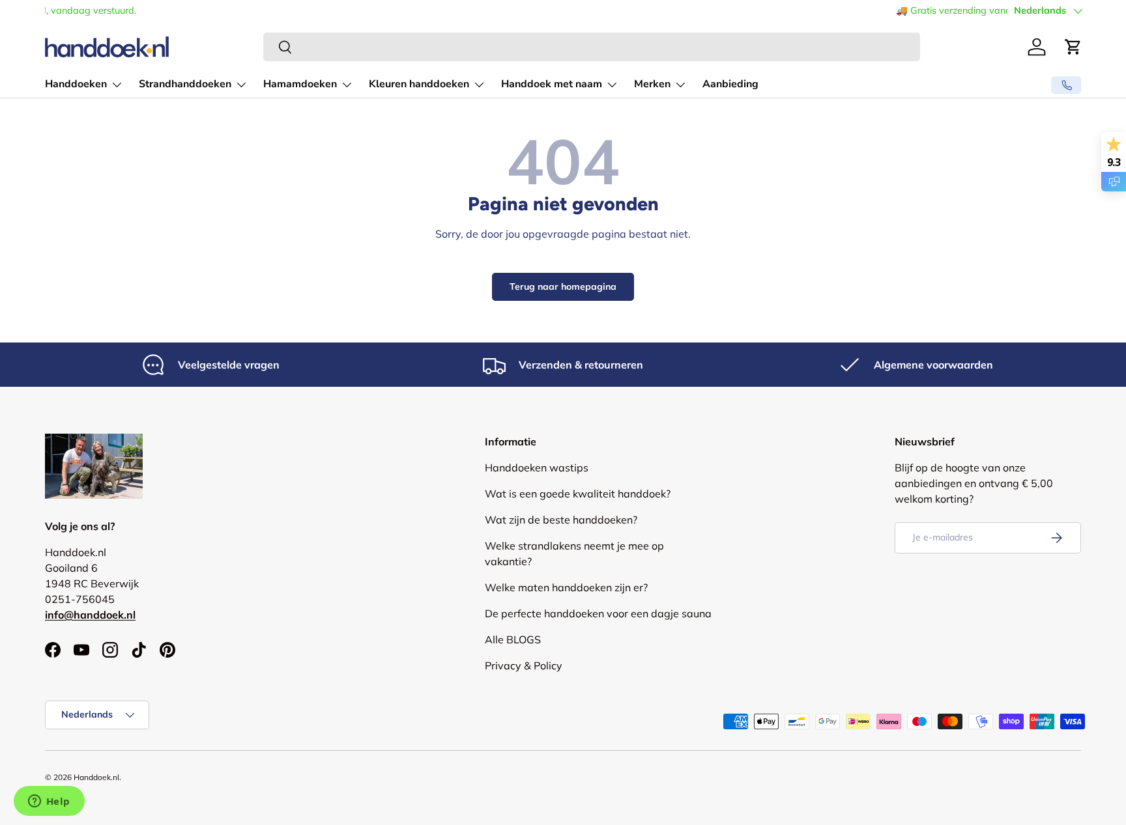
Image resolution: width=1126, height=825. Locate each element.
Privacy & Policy (523, 665)
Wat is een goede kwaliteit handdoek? (578, 493)
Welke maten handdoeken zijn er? (566, 587)
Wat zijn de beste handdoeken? (561, 519)
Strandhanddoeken (185, 84)
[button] (1073, 47)
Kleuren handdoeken (419, 84)
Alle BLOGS (513, 639)
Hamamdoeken (300, 84)
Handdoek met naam (551, 84)
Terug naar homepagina (563, 286)
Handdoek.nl (96, 777)
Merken (652, 84)
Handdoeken (76, 84)
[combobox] (592, 47)
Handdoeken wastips (536, 467)
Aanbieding (730, 84)
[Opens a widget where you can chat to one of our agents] (49, 802)
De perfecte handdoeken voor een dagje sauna (598, 613)
